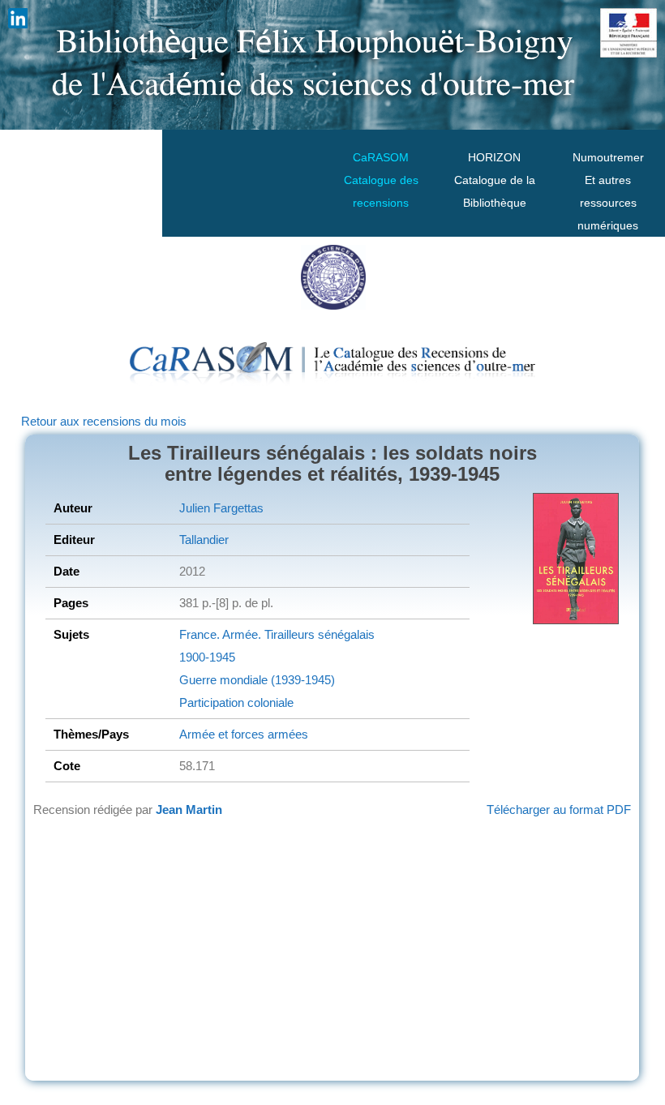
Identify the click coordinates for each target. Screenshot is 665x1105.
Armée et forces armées (243, 734)
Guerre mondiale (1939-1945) (257, 680)
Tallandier (204, 539)
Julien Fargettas (221, 508)
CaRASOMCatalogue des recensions (381, 180)
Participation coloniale (236, 702)
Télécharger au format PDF (559, 809)
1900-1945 (207, 657)
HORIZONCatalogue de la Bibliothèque (494, 180)
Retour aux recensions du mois (104, 421)
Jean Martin (189, 809)
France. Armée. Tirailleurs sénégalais (277, 634)
